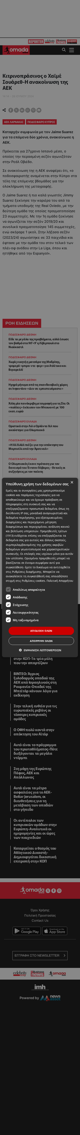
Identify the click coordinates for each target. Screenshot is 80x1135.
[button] (40, 650)
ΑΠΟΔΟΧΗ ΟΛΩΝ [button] (41, 631)
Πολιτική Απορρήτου (60, 581)
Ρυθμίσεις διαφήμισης (26, 572)
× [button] (71, 482)
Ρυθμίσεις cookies (33, 581)
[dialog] (40, 567)
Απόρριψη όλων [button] (41, 640)
